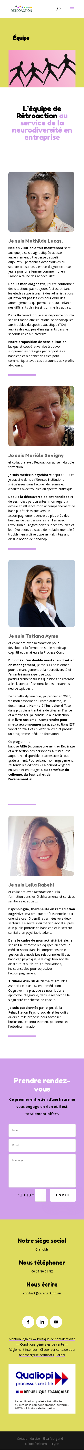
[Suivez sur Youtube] (56, 1322)
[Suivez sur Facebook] (28, 1322)
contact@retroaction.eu (42, 1293)
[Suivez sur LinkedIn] (42, 1322)
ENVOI (63, 1195)
